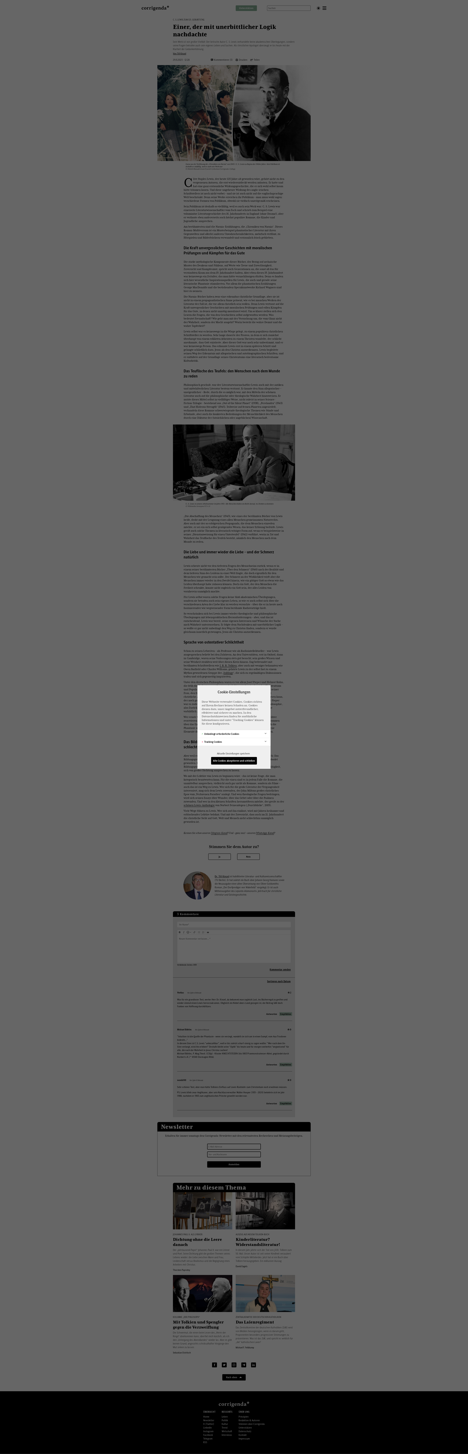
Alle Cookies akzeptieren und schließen (234, 760)
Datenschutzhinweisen (215, 716)
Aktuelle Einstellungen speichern (233, 753)
